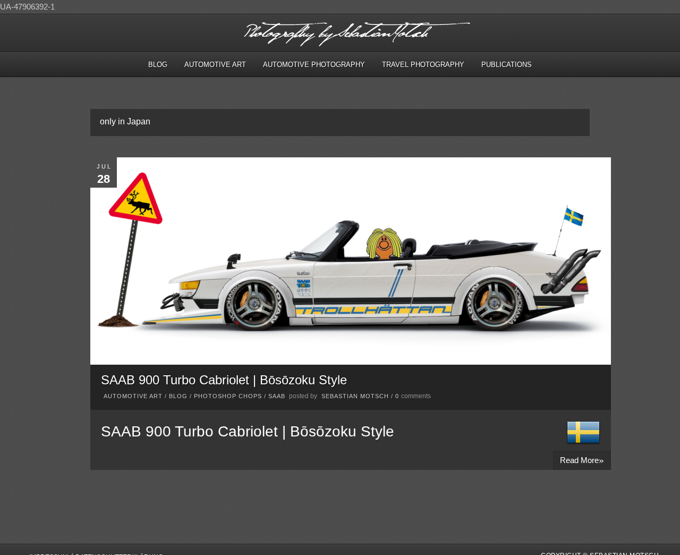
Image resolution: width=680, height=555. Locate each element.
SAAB (276, 396)
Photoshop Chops (228, 396)
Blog (157, 65)
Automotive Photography (314, 65)
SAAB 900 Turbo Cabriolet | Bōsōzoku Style (224, 380)
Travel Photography (423, 65)
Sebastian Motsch (355, 396)
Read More (582, 459)
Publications (506, 65)
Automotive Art (215, 65)
